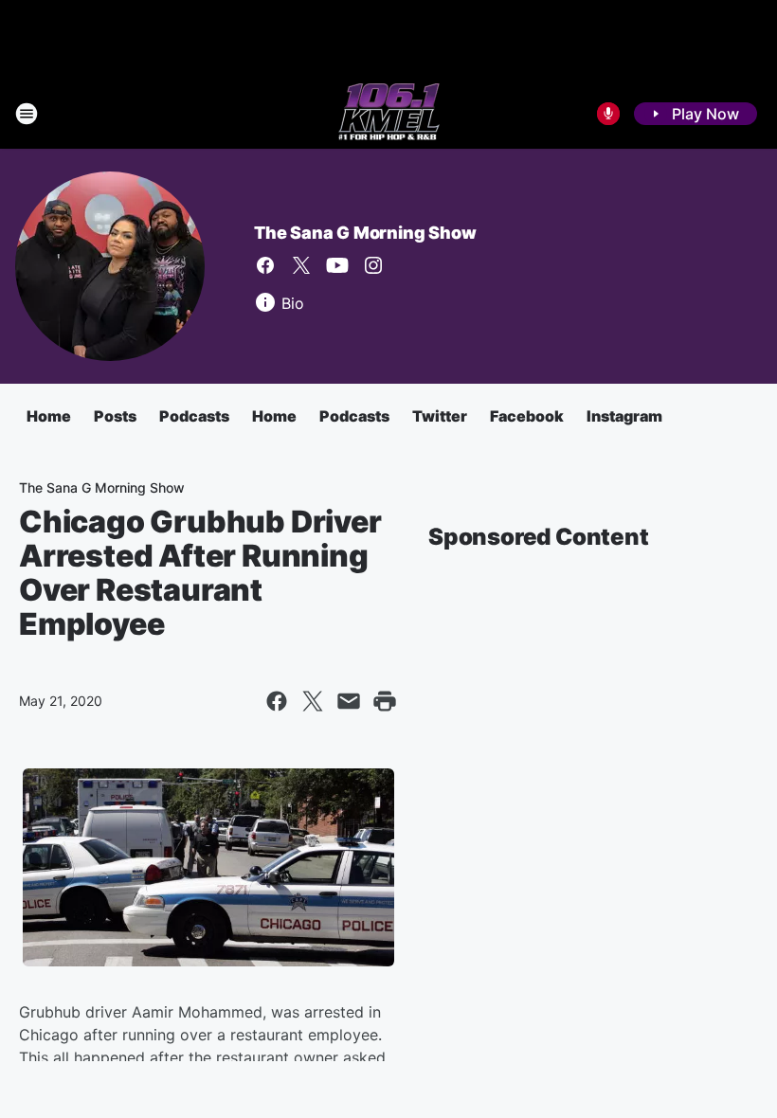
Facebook (527, 415)
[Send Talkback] (608, 113)
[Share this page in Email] (348, 701)
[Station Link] (389, 113)
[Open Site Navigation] (26, 113)
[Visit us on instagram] (373, 265)
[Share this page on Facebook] (276, 701)
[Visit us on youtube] (337, 265)
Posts (115, 415)
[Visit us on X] (301, 265)
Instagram (624, 415)
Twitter (439, 415)
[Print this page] (384, 701)
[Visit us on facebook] (265, 265)
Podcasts (194, 415)
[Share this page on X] (312, 701)
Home (49, 415)
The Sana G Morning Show (365, 233)
